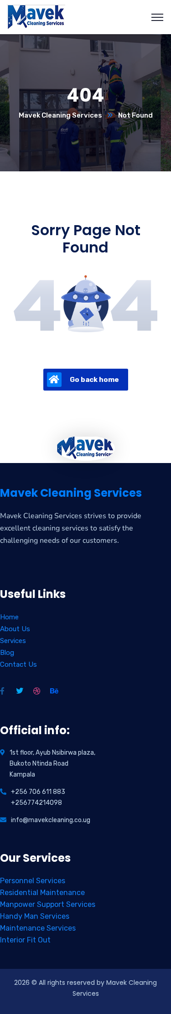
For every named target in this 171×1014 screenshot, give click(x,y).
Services (13, 641)
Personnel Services (32, 880)
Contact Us (18, 664)
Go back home (94, 380)
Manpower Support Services (47, 904)
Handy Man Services (34, 916)
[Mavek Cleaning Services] (36, 16)
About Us (15, 629)
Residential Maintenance (42, 892)
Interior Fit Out (25, 940)
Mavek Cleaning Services (60, 115)
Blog (7, 653)
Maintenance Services (38, 928)
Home (9, 617)
